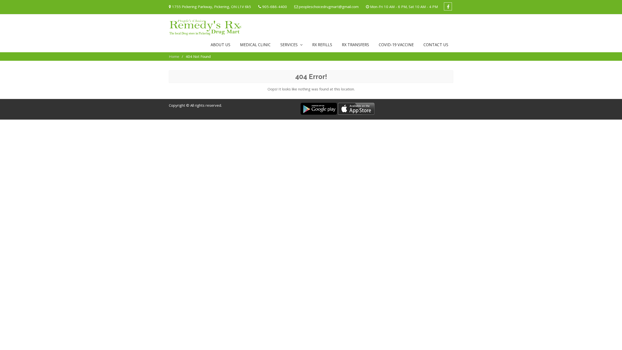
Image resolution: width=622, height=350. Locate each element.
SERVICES (289, 44)
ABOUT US (220, 44)
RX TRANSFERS (355, 44)
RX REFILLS (322, 44)
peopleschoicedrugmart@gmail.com (329, 6)
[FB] (448, 6)
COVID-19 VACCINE (396, 44)
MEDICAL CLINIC (255, 44)
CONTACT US (435, 44)
